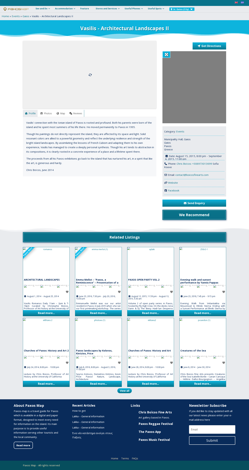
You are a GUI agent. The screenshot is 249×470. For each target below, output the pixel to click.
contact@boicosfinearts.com (192, 175)
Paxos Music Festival (154, 440)
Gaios (26, 16)
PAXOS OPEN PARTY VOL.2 (143, 279)
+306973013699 (202, 163)
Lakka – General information (88, 416)
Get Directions (211, 46)
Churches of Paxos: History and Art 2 (46, 350)
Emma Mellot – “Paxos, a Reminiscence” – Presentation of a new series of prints (97, 282)
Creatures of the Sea (193, 350)
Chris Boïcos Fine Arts (155, 412)
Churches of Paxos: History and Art (149, 350)
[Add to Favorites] (67, 291)
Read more (23, 445)
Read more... (46, 313)
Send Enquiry (196, 203)
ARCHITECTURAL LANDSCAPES (42, 279)
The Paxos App (150, 432)
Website (173, 182)
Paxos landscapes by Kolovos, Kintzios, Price (94, 352)
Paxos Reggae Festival (156, 424)
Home (5, 16)
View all (124, 390)
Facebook (173, 190)
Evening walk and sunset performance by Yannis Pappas (199, 281)
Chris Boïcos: (184, 163)
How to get (79, 410)
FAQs (135, 458)
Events (16, 16)
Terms (125, 458)
